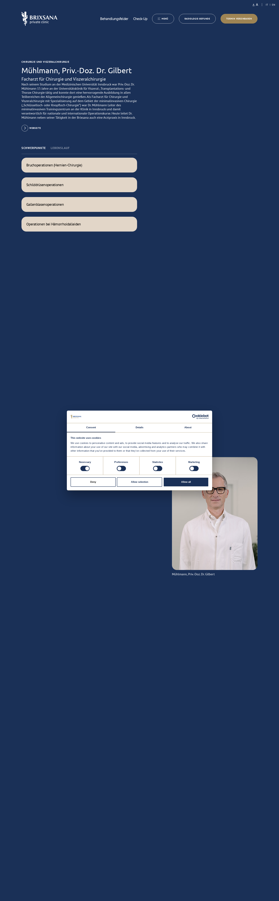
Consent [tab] (91, 427)
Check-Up (140, 18)
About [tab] (187, 427)
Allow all (186, 481)
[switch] (121, 468)
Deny (93, 481)
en (273, 4)
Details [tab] (140, 427)
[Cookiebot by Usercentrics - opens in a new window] (194, 416)
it (267, 4)
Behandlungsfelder (114, 18)
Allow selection (139, 481)
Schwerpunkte (33, 148)
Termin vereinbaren (239, 18)
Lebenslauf (60, 148)
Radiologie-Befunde (197, 18)
